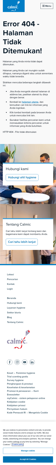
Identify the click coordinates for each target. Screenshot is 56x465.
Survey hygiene (15, 380)
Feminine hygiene (25, 373)
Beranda (11, 298)
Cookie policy (17, 444)
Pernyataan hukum (17, 409)
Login (10, 288)
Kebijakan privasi (16, 405)
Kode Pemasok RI (16, 412)
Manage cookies (28, 451)
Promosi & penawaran (19, 391)
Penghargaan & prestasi (20, 383)
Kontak (10, 284)
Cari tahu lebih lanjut (22, 242)
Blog (9, 317)
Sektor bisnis (14, 312)
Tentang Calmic (18, 224)
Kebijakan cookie (16, 401)
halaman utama (30, 102)
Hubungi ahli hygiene (22, 177)
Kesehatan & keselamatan (21, 387)
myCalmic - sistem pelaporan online (26, 398)
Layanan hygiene (16, 307)
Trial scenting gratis (17, 376)
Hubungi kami (17, 169)
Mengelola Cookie (38, 412)
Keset (10, 373)
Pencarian (12, 279)
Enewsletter (13, 394)
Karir (36, 391)
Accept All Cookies (28, 459)
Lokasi (10, 274)
